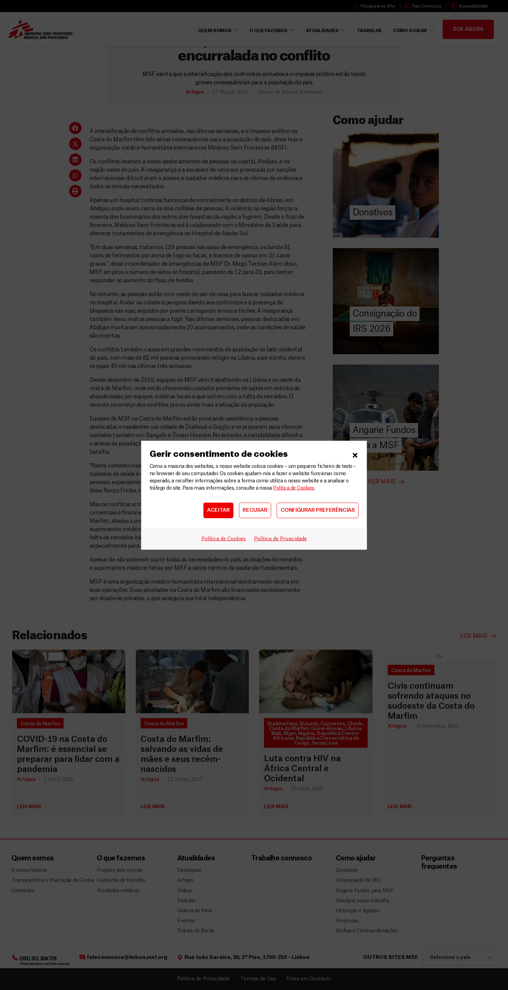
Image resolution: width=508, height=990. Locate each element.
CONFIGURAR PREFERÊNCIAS (318, 510)
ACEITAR (218, 510)
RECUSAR (255, 510)
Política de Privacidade (280, 538)
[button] (355, 454)
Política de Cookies (293, 487)
